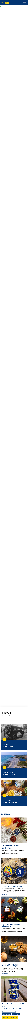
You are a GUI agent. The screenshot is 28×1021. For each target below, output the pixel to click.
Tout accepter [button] (6, 1014)
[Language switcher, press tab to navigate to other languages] (20, 2)
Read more (5, 856)
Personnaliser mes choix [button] (9, 1012)
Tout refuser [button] (16, 1014)
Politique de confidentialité (10, 1017)
